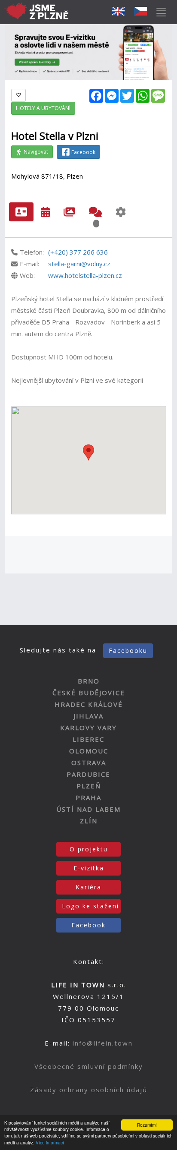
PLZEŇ (88, 785)
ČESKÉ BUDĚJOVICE (88, 692)
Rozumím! (147, 1125)
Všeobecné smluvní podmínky (88, 1066)
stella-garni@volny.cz (79, 263)
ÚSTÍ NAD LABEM (88, 809)
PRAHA (88, 797)
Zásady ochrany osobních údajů (88, 1089)
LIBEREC (88, 739)
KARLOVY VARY (88, 727)
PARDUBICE (88, 774)
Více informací (50, 1142)
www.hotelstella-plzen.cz (85, 275)
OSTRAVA (88, 762)
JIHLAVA (88, 716)
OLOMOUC (88, 751)
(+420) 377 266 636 (78, 252)
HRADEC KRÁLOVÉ (89, 704)
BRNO (89, 681)
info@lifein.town (103, 1043)
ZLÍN (89, 820)
